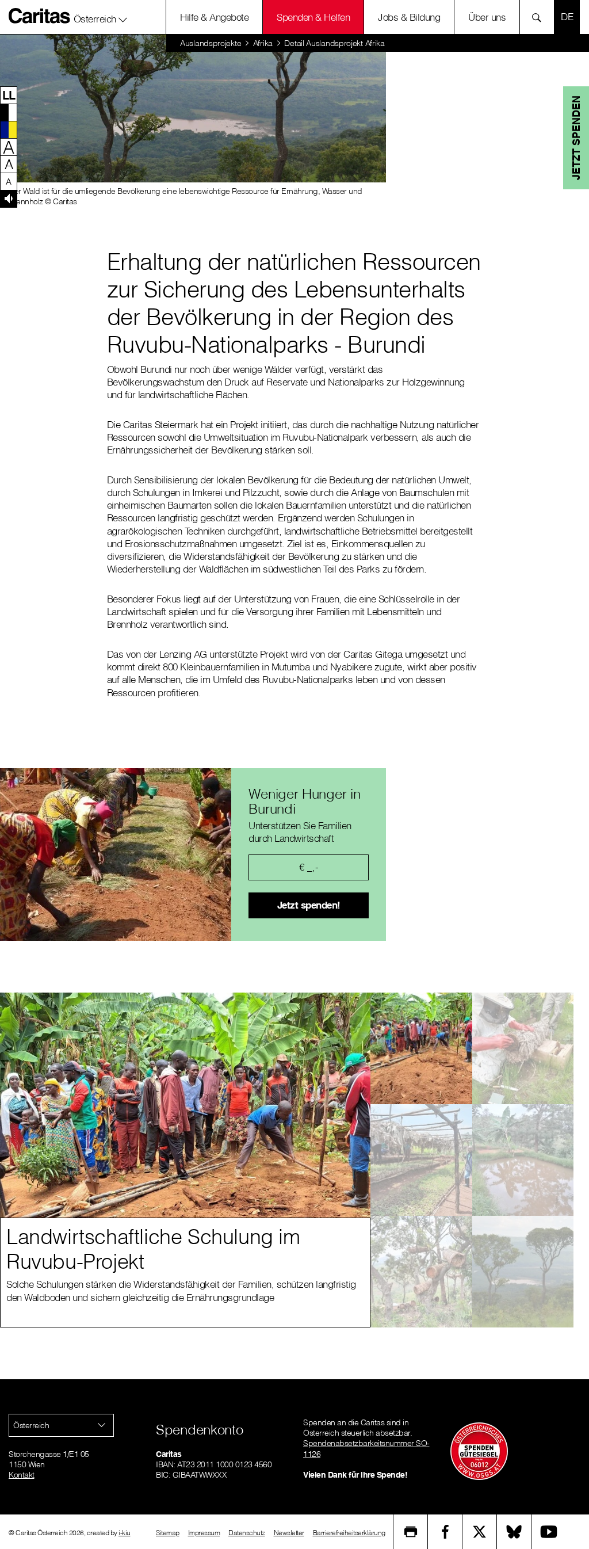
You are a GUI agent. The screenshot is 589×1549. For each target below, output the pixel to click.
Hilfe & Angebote (214, 17)
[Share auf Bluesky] (514, 1531)
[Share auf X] (479, 1531)
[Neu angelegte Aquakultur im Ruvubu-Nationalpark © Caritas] (523, 1160)
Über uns (487, 17)
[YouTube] (548, 1531)
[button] (101, 16)
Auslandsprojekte (210, 43)
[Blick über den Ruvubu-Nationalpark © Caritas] (523, 1271)
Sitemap (167, 1532)
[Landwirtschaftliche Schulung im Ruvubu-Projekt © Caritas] (421, 1048)
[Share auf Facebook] (445, 1531)
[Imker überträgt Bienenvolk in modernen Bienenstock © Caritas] (523, 1048)
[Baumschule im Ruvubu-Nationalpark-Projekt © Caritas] (421, 1160)
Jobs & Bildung (409, 17)
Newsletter (289, 1532)
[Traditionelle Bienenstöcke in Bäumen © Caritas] (421, 1271)
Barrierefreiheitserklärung (349, 1532)
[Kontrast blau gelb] (8, 129)
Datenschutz (246, 1532)
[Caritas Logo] (40, 15)
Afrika (263, 43)
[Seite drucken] (410, 1531)
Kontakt (22, 1475)
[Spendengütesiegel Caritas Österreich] (479, 1450)
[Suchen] (540, 17)
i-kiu (124, 1532)
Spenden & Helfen (313, 17)
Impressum (204, 1532)
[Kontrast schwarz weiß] (8, 112)
